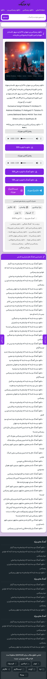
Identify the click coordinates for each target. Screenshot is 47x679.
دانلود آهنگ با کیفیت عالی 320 (23, 171)
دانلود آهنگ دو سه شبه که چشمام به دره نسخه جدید (23, 352)
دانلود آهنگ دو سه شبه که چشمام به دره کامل (25, 381)
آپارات (30, 669)
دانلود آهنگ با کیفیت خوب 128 (23, 179)
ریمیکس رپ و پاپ (17, 243)
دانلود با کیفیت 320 (23, 147)
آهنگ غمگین (26, 224)
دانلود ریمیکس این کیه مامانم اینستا (29, 515)
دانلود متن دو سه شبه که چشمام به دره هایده (26, 385)
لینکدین (35, 207)
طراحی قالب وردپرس (26, 658)
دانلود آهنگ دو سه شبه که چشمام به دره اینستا (25, 297)
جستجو (5, 17)
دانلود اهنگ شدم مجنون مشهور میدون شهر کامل (24, 486)
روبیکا (22, 674)
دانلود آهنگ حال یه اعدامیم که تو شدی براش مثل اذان (22, 499)
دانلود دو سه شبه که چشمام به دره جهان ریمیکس (24, 288)
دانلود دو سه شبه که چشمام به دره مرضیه (27, 368)
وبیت (16, 658)
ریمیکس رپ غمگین (31, 243)
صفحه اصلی (40, 10)
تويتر (35, 663)
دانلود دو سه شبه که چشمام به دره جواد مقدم (26, 331)
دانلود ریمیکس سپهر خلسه (18, 232)
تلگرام (10, 207)
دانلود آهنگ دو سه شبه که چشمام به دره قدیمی (25, 406)
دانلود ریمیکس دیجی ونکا (15, 228)
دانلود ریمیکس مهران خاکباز (18, 235)
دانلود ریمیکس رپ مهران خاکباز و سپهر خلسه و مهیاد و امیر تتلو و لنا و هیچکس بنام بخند (24, 33)
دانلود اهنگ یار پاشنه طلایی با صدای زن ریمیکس (24, 528)
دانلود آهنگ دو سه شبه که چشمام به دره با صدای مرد (23, 419)
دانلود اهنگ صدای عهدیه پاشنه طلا (29, 482)
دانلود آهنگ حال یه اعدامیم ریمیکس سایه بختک (24, 440)
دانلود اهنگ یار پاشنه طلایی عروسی (29, 461)
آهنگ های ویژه (30, 218)
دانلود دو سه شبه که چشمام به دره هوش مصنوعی (24, 364)
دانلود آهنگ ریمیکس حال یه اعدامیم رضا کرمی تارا (24, 507)
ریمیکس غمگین (24, 247)
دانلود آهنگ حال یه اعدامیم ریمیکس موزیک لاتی (24, 436)
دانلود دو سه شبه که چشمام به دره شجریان (26, 322)
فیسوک (28, 212)
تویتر (16, 212)
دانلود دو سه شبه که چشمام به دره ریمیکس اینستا (24, 326)
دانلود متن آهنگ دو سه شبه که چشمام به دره (25, 360)
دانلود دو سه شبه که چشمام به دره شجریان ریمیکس (23, 389)
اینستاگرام (17, 669)
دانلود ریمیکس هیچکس (17, 239)
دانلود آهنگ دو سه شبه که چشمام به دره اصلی (25, 276)
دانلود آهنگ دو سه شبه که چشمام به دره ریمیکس (24, 293)
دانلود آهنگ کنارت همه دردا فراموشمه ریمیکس (24, 473)
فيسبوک (11, 663)
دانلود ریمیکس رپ (13, 10)
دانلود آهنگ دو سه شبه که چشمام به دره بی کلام (24, 301)
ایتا (40, 669)
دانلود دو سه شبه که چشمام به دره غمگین (27, 318)
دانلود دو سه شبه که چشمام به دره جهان (27, 423)
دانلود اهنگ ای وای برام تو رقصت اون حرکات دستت (24, 511)
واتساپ (22, 207)
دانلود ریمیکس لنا (35, 235)
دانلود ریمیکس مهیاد (34, 239)
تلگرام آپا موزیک (33, 190)
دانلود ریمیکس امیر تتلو (34, 228)
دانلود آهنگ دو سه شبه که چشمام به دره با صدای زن (23, 305)
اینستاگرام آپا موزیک (13, 190)
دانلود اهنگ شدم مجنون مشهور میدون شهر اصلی (24, 503)
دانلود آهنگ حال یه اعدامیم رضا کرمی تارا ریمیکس (24, 478)
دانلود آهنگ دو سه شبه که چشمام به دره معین (25, 356)
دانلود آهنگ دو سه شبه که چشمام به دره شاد (26, 402)
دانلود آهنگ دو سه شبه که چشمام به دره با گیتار (25, 263)
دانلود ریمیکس (28, 10)
